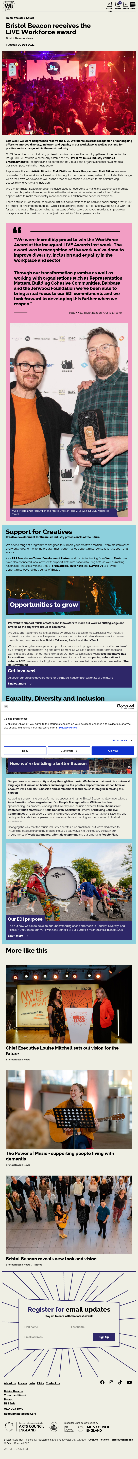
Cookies (93, 1440)
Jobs (32, 1383)
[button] (69, 595)
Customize (67, 750)
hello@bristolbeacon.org (20, 1414)
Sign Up (104, 1337)
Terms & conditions (121, 1440)
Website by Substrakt (16, 1449)
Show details (120, 740)
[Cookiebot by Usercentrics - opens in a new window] (119, 706)
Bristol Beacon (13, 1391)
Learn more (15, 935)
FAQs (40, 1383)
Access (22, 1383)
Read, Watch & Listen (20, 17)
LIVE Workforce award (79, 141)
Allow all (113, 750)
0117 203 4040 (13, 1408)
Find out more (17, 683)
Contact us (53, 1383)
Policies (104, 1440)
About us (10, 1383)
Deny (25, 750)
